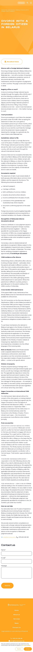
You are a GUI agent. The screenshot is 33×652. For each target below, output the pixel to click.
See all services (13, 61)
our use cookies (26, 645)
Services (8, 10)
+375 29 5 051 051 (17, 638)
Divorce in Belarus (15, 10)
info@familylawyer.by (9, 537)
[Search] (27, 3)
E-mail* (3, 558)
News (16, 623)
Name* (3, 550)
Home (3, 10)
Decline (19, 649)
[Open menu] (31, 3)
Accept (28, 649)
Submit (7, 585)
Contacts (21, 3)
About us (16, 614)
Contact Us (16, 627)
